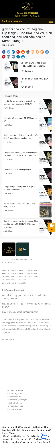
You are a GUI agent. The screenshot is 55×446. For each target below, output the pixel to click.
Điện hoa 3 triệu (8, 277)
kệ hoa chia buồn (16, 323)
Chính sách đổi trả (14, 397)
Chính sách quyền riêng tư (17, 400)
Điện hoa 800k (20, 274)
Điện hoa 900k (20, 270)
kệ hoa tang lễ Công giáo (26, 329)
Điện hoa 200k (32, 277)
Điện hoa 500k (20, 283)
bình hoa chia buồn (9, 329)
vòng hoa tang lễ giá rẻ (10, 320)
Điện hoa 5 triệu (8, 283)
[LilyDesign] (8, 249)
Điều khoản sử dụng (14, 403)
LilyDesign (7, 290)
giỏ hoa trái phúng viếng (26, 326)
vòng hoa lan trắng (31, 323)
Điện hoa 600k (20, 280)
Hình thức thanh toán (15, 406)
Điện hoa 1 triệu (8, 270)
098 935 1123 (16, 303)
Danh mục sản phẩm (12, 21)
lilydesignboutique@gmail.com (23, 312)
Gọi (51, 229)
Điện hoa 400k (32, 270)
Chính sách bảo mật (14, 409)
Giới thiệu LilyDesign (15, 390)
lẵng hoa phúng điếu (43, 326)
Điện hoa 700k (20, 277)
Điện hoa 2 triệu (8, 274)
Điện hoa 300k (32, 274)
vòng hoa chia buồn (27, 320)
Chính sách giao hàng (15, 394)
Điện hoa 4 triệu (8, 280)
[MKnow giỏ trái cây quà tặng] (22, 249)
